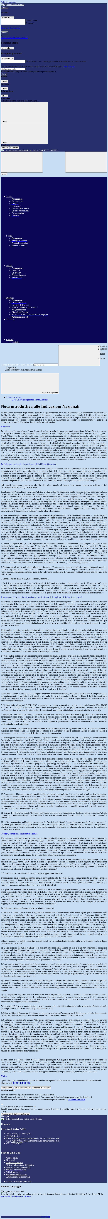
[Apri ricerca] (86, 162)
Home (102, 346)
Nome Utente (31, 20)
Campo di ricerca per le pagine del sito (17, 365)
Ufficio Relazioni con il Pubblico (20, 1165)
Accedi (4, 7)
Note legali (10, 1160)
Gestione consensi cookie (16, 1174)
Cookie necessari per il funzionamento (17, 1106)
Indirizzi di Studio (13, 397)
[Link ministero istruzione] (12, 4)
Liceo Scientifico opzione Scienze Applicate (30, 400)
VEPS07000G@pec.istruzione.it (35, 1141)
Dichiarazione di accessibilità (18, 1167)
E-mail (28, 61)
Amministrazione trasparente (18, 1177)
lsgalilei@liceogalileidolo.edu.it (35, 1138)
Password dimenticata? (10, 28)
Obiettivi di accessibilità (16, 1170)
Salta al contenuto (8, 2)
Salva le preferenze (21, 1114)
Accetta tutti (41, 1088)
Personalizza (7, 1088)
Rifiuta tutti (22, 1088)
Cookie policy (12, 1158)
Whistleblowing (12, 1172)
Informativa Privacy (14, 1162)
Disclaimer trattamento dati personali (16, 1196)
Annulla (5, 148)
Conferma (14, 148)
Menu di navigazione (50, 393)
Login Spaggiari (68, 66)
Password (30, 23)
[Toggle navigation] (22, 162)
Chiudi (4, 81)
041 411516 (15, 1136)
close (4, 174)
